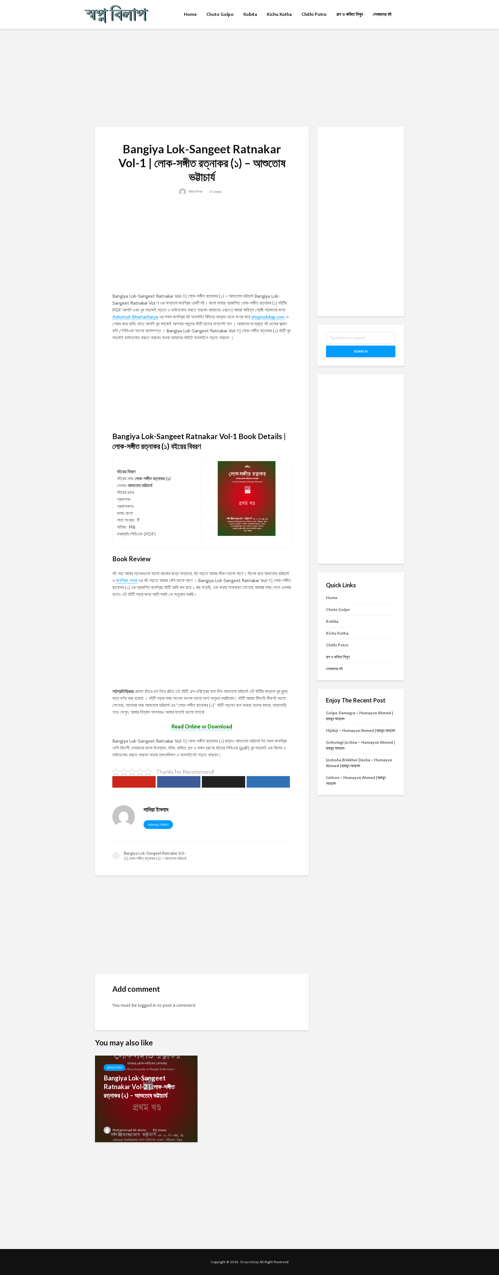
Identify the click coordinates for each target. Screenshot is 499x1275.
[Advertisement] (249, 78)
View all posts (158, 825)
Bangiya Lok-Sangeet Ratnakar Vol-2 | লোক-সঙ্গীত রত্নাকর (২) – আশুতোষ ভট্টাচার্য (139, 1086)
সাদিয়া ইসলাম (195, 191)
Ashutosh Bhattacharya (135, 317)
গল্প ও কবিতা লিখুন (349, 14)
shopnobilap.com (268, 317)
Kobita (250, 14)
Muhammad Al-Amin (129, 1130)
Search (361, 351)
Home (190, 14)
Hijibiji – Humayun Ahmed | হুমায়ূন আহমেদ (360, 730)
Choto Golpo (220, 14)
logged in (147, 1005)
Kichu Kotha (279, 14)
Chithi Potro (314, 14)
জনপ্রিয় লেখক (126, 580)
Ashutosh (114, 1067)
